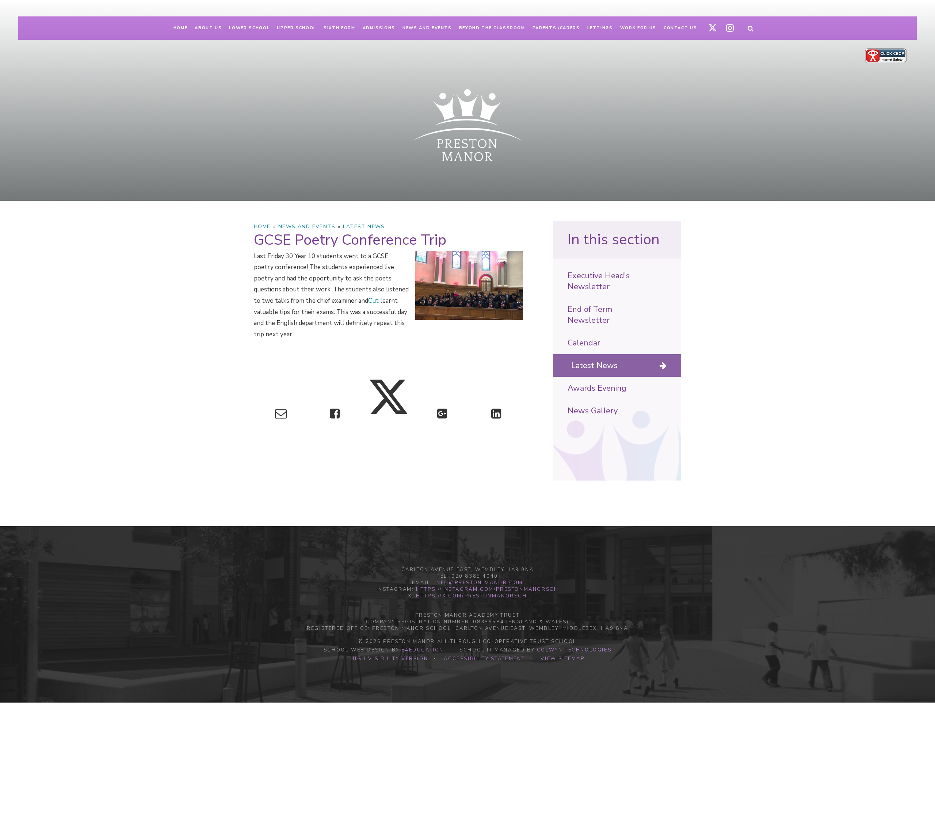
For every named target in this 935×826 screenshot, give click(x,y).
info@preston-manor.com (479, 583)
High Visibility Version (389, 658)
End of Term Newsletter (590, 315)
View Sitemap (562, 658)
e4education (422, 650)
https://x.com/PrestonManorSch (471, 596)
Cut (373, 301)
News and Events (306, 226)
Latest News (364, 226)
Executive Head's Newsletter (599, 281)
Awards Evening (597, 388)
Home (262, 226)
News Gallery (593, 410)
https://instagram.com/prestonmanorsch (487, 589)
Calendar (584, 342)
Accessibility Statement (484, 658)
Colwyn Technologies (574, 650)
